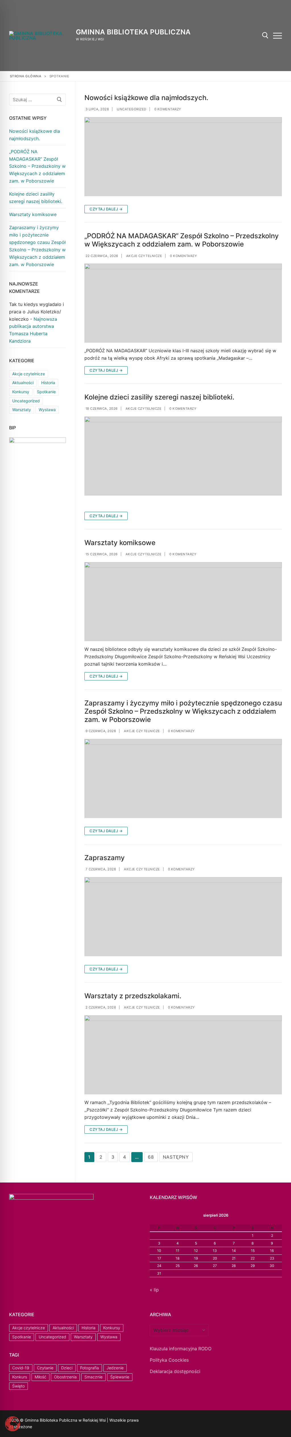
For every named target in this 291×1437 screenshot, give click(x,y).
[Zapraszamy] (183, 916)
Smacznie (93, 1376)
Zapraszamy (104, 858)
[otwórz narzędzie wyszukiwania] (265, 35)
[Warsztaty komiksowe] (183, 601)
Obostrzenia (65, 1376)
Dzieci (66, 1367)
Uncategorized (131, 109)
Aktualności (23, 382)
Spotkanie (46, 391)
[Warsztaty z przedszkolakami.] (183, 1054)
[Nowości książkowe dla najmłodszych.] (183, 156)
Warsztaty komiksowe (119, 543)
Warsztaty (21, 409)
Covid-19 (20, 1367)
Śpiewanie (119, 1376)
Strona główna (25, 76)
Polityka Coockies (169, 1360)
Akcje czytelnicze (143, 256)
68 (151, 1157)
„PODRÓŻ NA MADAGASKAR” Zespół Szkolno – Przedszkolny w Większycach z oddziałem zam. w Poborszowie (181, 240)
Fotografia (89, 1367)
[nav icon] (277, 36)
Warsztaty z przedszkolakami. (132, 996)
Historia (48, 382)
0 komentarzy (167, 109)
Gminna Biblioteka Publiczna (133, 32)
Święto (18, 1386)
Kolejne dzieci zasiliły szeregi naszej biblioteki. (159, 397)
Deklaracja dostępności (175, 1371)
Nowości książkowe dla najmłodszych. (146, 98)
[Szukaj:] (37, 99)
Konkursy (20, 391)
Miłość (40, 1376)
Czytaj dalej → (106, 209)
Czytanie (45, 1367)
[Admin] (161, 1421)
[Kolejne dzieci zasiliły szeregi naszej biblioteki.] (183, 456)
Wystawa (47, 409)
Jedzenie (115, 1367)
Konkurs (19, 1376)
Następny (176, 1157)
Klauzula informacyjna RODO (180, 1348)
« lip (154, 1290)
